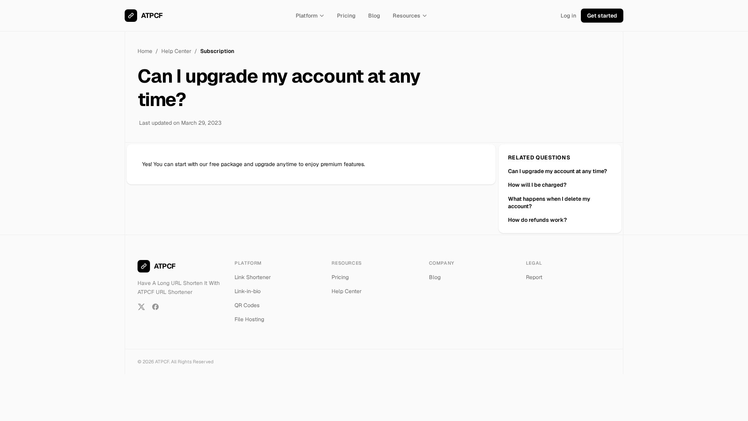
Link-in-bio (248, 291)
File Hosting (249, 319)
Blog (374, 15)
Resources (406, 15)
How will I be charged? (537, 184)
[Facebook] (155, 307)
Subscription (217, 51)
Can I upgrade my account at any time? (557, 171)
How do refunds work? (537, 219)
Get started (602, 15)
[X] (141, 307)
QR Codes (247, 305)
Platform (307, 15)
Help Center (176, 51)
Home (145, 51)
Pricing (346, 15)
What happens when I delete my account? (549, 202)
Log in (568, 15)
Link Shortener (253, 277)
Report (534, 277)
